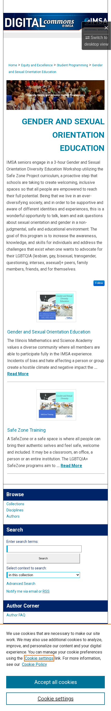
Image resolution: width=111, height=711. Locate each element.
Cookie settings (39, 658)
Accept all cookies (55, 682)
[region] (55, 667)
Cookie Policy (34, 664)
